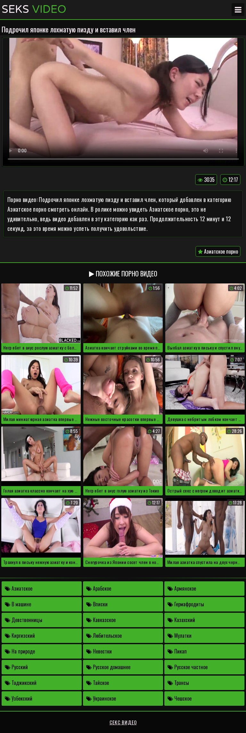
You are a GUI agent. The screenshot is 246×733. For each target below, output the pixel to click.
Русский (19, 667)
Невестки (102, 651)
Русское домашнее (111, 667)
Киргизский (22, 635)
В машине (20, 604)
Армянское (184, 588)
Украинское (104, 698)
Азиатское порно (220, 251)
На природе (22, 651)
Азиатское (21, 588)
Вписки (100, 604)
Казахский (184, 620)
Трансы (181, 683)
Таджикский (23, 683)
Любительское (107, 635)
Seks (34, 9)
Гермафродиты (188, 604)
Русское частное (190, 667)
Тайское (100, 683)
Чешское (182, 698)
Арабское (101, 588)
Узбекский (21, 698)
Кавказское (104, 620)
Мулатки (182, 635)
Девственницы (26, 620)
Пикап (180, 651)
